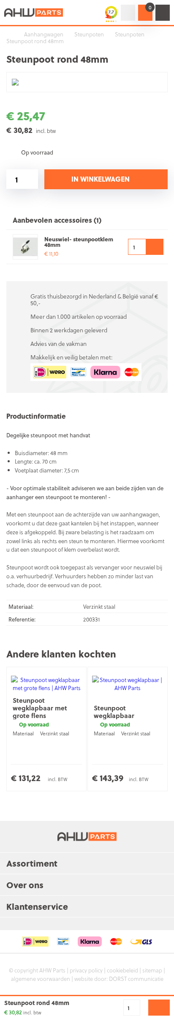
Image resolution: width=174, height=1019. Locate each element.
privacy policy (86, 970)
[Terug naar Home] (8, 34)
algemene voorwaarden (40, 979)
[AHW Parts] (33, 12)
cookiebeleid (122, 970)
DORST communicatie (136, 979)
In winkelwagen (100, 179)
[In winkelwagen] (154, 247)
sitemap (152, 970)
